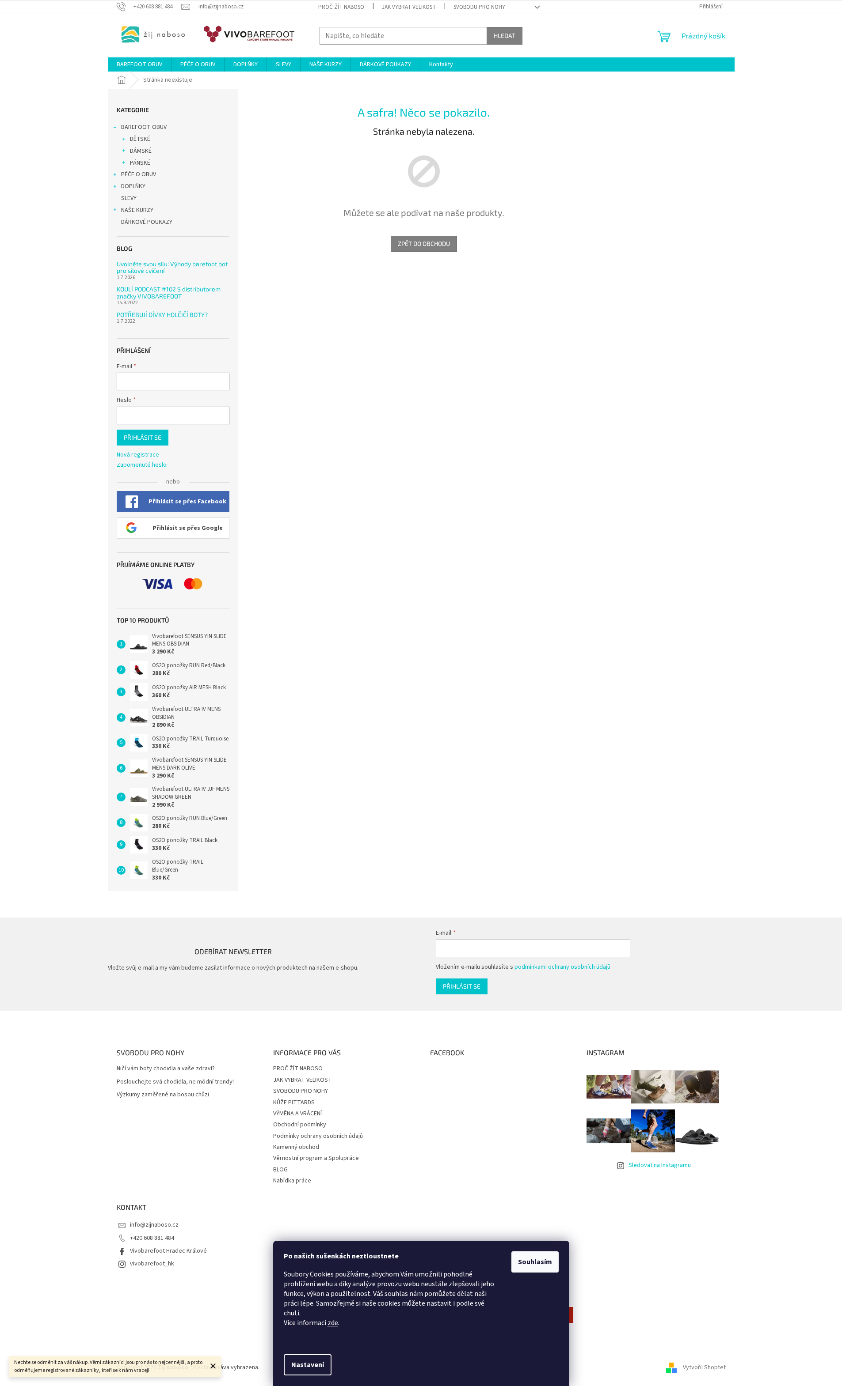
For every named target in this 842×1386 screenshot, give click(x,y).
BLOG (280, 1169)
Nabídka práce (292, 1180)
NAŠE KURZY (137, 210)
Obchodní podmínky (299, 1124)
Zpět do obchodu (424, 243)
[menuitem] (139, 64)
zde (333, 1323)
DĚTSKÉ (140, 139)
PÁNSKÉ (140, 163)
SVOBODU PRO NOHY (479, 7)
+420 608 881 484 (152, 1238)
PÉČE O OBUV (138, 174)
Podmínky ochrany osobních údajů (318, 1136)
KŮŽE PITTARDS (294, 1102)
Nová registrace (138, 455)
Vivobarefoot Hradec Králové (168, 1250)
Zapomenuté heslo (142, 465)
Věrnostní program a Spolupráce (316, 1158)
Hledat (504, 35)
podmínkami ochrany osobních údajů (562, 967)
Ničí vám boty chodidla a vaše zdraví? (166, 1069)
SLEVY (129, 198)
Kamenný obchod (296, 1147)
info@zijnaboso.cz (154, 1224)
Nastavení (307, 1365)
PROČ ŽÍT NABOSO (341, 7)
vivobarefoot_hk (152, 1263)
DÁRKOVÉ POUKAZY (146, 222)
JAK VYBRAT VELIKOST (409, 7)
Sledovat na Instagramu (660, 1165)
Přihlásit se (142, 437)
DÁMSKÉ (141, 151)
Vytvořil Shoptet (704, 1367)
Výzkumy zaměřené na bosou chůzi (163, 1095)
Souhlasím (535, 1262)
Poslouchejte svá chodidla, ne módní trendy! (175, 1082)
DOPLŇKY (133, 186)
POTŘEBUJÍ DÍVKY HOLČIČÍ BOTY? (162, 314)
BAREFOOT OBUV (144, 127)
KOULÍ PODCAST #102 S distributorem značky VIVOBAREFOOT (169, 292)
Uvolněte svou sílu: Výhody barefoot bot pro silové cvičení (172, 267)
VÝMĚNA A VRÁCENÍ (297, 1113)
